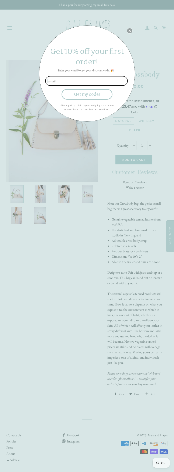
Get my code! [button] (87, 94)
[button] (129, 30)
